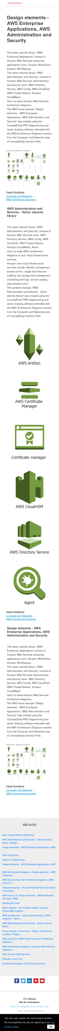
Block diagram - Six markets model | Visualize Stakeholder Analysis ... (25, 909)
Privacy (40, 1006)
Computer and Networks (19, 196)
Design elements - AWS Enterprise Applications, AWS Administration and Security (29, 29)
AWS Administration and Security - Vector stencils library (25, 212)
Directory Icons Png (12, 958)
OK (50, 1027)
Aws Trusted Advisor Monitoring (18, 834)
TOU (47, 1006)
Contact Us (14, 1006)
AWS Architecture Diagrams (21, 199)
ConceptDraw (14, 3)
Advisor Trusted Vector (13, 859)
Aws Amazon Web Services (16, 954)
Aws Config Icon (10, 855)
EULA (33, 1006)
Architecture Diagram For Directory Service (23, 963)
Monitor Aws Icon (11, 903)
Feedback (25, 1006)
